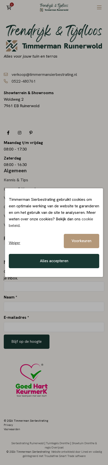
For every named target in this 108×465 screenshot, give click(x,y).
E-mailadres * (16, 317)
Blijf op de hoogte (27, 341)
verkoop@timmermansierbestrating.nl (44, 74)
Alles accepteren (54, 260)
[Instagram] (19, 132)
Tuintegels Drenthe (58, 443)
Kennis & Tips (16, 180)
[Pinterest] (30, 132)
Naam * (10, 297)
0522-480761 (24, 81)
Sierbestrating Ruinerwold (27, 443)
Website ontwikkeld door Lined (69, 451)
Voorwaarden (12, 429)
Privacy (8, 425)
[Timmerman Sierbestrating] (54, 7)
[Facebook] (8, 132)
